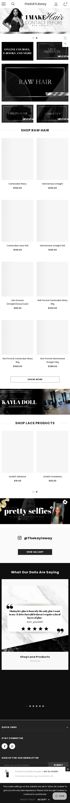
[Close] (67, 769)
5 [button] (40, 706)
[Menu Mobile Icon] (4, 4)
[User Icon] (56, 4)
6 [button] (43, 706)
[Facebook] (4, 746)
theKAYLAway (35, 3)
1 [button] (33, 38)
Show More (35, 379)
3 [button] (33, 706)
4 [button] (36, 706)
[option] (35, 21)
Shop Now (35, 661)
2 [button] (36, 38)
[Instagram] (12, 746)
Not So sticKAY (51, 771)
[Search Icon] (16, 4)
